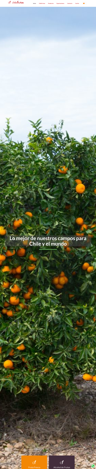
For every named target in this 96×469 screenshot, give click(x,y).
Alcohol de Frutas (61, 467)
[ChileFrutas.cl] (16, 2)
